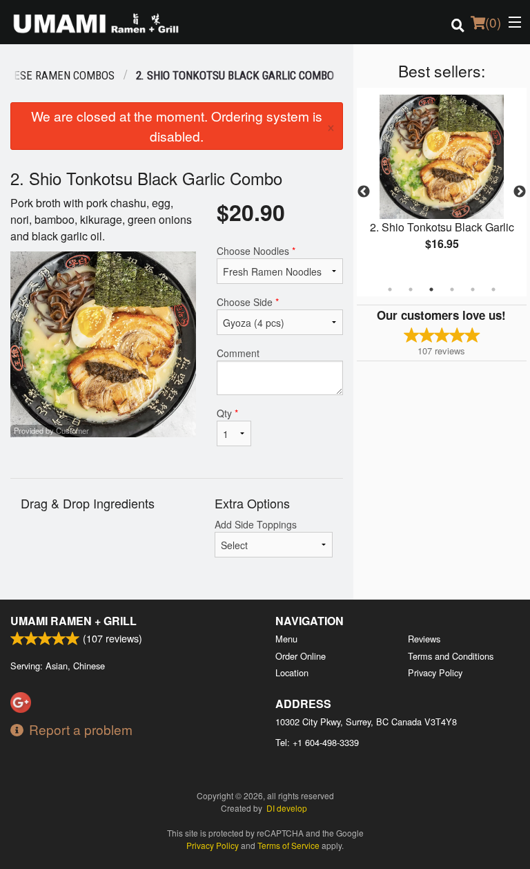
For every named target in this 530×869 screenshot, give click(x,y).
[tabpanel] (387, 183)
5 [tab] (473, 289)
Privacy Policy (435, 672)
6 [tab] (493, 289)
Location (291, 672)
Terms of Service (288, 845)
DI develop (286, 808)
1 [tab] (390, 289)
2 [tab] (411, 289)
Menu (286, 638)
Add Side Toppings (256, 524)
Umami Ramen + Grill (73, 621)
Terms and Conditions (450, 655)
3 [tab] (431, 289)
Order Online (300, 655)
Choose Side (248, 302)
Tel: (317, 742)
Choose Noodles (256, 251)
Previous (364, 192)
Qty (227, 413)
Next (520, 192)
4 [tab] (452, 289)
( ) (493, 21)
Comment (238, 353)
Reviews (424, 638)
